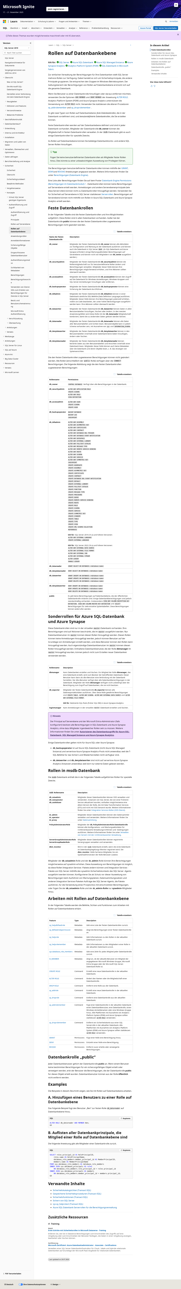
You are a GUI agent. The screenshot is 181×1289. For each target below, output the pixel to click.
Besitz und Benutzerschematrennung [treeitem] (20, 303)
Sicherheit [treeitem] (11, 170)
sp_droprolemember (80, 107)
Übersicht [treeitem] (11, 175)
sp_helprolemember (57, 944)
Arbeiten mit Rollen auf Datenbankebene (161, 63)
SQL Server (67, 45)
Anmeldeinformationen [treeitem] (20, 240)
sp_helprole (54, 937)
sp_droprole (54, 997)
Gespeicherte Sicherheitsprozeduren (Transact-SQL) (77, 1193)
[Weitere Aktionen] (131, 45)
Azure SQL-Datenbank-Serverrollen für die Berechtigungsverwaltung (85, 1207)
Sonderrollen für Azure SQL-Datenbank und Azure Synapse (164, 54)
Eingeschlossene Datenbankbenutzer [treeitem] (19, 254)
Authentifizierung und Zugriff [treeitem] (20, 213)
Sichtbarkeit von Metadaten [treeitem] (17, 269)
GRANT (124, 168)
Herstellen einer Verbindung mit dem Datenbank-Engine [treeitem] (19, 95)
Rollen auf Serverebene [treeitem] (20, 224)
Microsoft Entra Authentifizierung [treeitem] (18, 312)
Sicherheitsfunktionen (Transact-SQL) (70, 1197)
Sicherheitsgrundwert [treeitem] (16, 179)
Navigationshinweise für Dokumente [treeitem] (15, 64)
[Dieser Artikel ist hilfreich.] (151, 85)
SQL (57, 45)
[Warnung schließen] (176, 5)
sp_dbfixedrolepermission (60, 930)
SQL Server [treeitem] (9, 58)
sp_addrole (53, 990)
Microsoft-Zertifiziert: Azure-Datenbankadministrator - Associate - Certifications (82, 1245)
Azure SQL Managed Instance (110, 62)
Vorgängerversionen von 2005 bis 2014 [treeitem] (15, 71)
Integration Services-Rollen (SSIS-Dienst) (108, 810)
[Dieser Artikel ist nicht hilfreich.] (154, 85)
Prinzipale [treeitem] (15, 219)
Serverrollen (107, 194)
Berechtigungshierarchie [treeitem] (21, 281)
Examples (155, 70)
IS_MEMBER (54, 959)
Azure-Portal (145, 28)
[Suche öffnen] (166, 21)
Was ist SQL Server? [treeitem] (15, 82)
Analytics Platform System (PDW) (83, 65)
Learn (51, 45)
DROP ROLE (54, 986)
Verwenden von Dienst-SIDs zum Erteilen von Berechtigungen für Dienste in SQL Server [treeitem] (20, 291)
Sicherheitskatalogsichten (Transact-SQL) (72, 1190)
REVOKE (61, 171)
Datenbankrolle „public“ (161, 67)
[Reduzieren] (30, 43)
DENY (50, 171)
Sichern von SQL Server (63, 1200)
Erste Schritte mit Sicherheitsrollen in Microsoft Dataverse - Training (77, 1230)
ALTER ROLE (122, 97)
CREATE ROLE (54, 971)
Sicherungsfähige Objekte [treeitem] (18, 246)
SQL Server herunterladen (166, 28)
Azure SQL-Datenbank (83, 62)
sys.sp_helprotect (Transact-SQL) (68, 1204)
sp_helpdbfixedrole (57, 925)
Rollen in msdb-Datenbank (162, 58)
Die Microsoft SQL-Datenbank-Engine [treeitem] (14, 88)
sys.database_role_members (61, 951)
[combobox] (17, 48)
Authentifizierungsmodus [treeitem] (20, 261)
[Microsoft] (4, 21)
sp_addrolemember (57, 107)
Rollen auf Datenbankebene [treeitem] (18, 230)
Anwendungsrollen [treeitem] (19, 236)
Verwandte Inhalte (159, 73)
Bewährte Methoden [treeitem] (15, 183)
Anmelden (174, 21)
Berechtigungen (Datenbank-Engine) (71, 175)
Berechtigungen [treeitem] (17, 275)
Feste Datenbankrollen (161, 50)
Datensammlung (90, 820)
